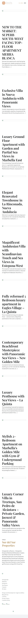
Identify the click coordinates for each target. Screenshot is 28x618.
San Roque (5, 585)
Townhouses (14, 558)
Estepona (4, 553)
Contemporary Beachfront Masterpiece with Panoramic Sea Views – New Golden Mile (13, 352)
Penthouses (5, 558)
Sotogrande (5, 551)
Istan (3, 554)
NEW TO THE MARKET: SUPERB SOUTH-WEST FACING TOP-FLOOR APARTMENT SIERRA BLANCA (12, 42)
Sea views (8, 562)
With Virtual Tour (18, 564)
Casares (22, 553)
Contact (4, 596)
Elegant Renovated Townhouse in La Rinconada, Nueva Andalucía (12, 202)
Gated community (15, 560)
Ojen (12, 554)
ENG (22, 3)
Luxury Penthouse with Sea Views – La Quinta (13, 398)
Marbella (4, 581)
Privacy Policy (5, 598)
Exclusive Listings (9, 564)
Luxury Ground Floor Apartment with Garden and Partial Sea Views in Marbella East (13, 148)
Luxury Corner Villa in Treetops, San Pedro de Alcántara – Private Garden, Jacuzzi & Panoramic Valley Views (13, 509)
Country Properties (19, 556)
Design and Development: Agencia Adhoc (13, 592)
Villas (19, 558)
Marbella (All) (10, 553)
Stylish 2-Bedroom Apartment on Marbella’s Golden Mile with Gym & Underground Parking (12, 450)
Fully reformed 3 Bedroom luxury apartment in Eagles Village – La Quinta (14, 304)
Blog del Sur (5, 594)
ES (19, 3)
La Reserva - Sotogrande (15, 551)
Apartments (10, 556)
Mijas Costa (8, 554)
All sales (4, 589)
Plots (9, 558)
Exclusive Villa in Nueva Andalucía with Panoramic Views (13, 98)
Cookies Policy (6, 600)
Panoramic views (15, 562)
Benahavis (17, 553)
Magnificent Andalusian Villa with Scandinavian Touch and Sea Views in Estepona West (13, 254)
